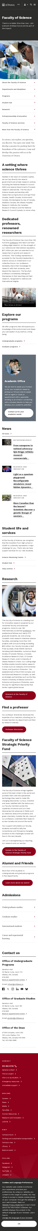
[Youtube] (22, 989)
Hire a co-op (10, 1078)
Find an (8, 1074)
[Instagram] (12, 989)
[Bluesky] (26, 989)
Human (9, 1114)
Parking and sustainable (17, 1139)
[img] (8, 4)
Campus (7, 1135)
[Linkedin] (17, 989)
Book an (7, 1150)
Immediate (9, 1085)
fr (19, 4)
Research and (11, 1118)
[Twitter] (8, 989)
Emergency (10, 1081)
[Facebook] (3, 989)
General (8, 1070)
